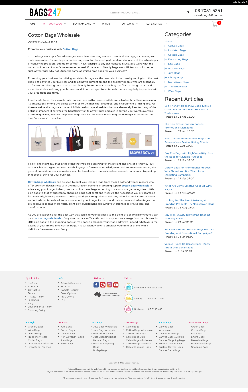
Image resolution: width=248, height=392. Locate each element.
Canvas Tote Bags (169, 333)
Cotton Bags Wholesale (139, 330)
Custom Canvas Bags (171, 347)
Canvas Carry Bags (169, 350)
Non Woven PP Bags (72, 336)
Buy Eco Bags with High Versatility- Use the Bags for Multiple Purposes (188, 155)
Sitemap (65, 286)
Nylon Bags (67, 343)
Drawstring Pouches (39, 347)
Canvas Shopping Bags (172, 340)
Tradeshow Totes (37, 336)
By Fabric (64, 322)
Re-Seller (33, 283)
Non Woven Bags (178, 82)
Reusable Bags (199, 340)
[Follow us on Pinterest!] (102, 286)
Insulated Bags (176, 50)
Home (32, 24)
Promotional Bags (201, 343)
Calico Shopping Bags (138, 347)
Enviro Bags (198, 336)
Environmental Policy (40, 306)
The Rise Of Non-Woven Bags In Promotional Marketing (184, 125)
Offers (106, 24)
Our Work (127, 24)
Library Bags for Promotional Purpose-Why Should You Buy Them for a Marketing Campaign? (188, 171)
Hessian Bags (101, 340)
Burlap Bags (100, 350)
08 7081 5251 (209, 10)
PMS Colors (67, 296)
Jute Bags (173, 73)
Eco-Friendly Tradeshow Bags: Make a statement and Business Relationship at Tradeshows (188, 109)
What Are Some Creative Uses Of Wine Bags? (188, 187)
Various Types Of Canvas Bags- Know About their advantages (187, 245)
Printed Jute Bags (103, 333)
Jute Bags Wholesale (105, 326)
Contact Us (34, 290)
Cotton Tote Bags (136, 333)
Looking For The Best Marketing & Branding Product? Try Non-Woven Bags (189, 202)
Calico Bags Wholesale (139, 340)
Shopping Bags (199, 347)
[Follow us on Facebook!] (96, 286)
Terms (31, 293)
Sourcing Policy (36, 310)
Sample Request (70, 290)
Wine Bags (174, 91)
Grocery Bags (176, 68)
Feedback (33, 300)
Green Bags (198, 326)
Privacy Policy (36, 296)
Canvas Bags (175, 45)
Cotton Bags (70, 49)
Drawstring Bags (177, 59)
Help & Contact (154, 24)
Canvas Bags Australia (171, 336)
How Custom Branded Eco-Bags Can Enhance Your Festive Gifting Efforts (187, 140)
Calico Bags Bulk (135, 336)
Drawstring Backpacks (40, 343)
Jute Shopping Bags (104, 336)
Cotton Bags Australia (138, 343)
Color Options (68, 293)
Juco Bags (66, 340)
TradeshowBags (177, 86)
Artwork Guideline (71, 283)
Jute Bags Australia (104, 330)
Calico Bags (132, 326)
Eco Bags (173, 63)
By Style (30, 322)
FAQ (63, 300)
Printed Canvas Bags (170, 343)
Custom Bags (198, 330)
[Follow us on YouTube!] (116, 286)
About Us (33, 286)
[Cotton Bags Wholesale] (93, 156)
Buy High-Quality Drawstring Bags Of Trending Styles (187, 216)
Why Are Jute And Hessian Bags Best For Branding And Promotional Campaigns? (189, 231)
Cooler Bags (35, 340)
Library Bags (175, 77)
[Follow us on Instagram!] (109, 286)
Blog (30, 303)
